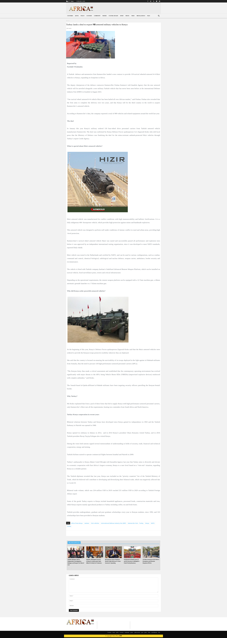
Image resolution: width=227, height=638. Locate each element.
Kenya (147, 523)
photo (127, 16)
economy (89, 16)
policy (83, 16)
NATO (152, 523)
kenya (77, 16)
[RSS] (153, 1)
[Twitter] (156, 1)
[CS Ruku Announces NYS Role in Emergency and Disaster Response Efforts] (151, 552)
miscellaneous (141, 16)
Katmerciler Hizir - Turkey (135, 523)
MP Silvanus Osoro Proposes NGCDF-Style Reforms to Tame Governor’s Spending (113, 561)
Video (133, 16)
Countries (70, 16)
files (148, 16)
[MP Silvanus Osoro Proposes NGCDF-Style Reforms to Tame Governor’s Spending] (113, 552)
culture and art (113, 16)
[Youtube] (159, 1)
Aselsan (87, 523)
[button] (159, 16)
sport (121, 16)
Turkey (69, 526)
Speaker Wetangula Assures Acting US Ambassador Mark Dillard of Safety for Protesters (94, 561)
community (97, 16)
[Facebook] (147, 1)
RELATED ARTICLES (74, 542)
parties (105, 16)
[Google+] (150, 1)
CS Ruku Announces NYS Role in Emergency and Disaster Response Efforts (151, 561)
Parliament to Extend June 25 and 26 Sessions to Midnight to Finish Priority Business (131, 561)
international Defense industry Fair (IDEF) (113, 523)
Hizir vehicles (95, 523)
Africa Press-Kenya (77, 523)
